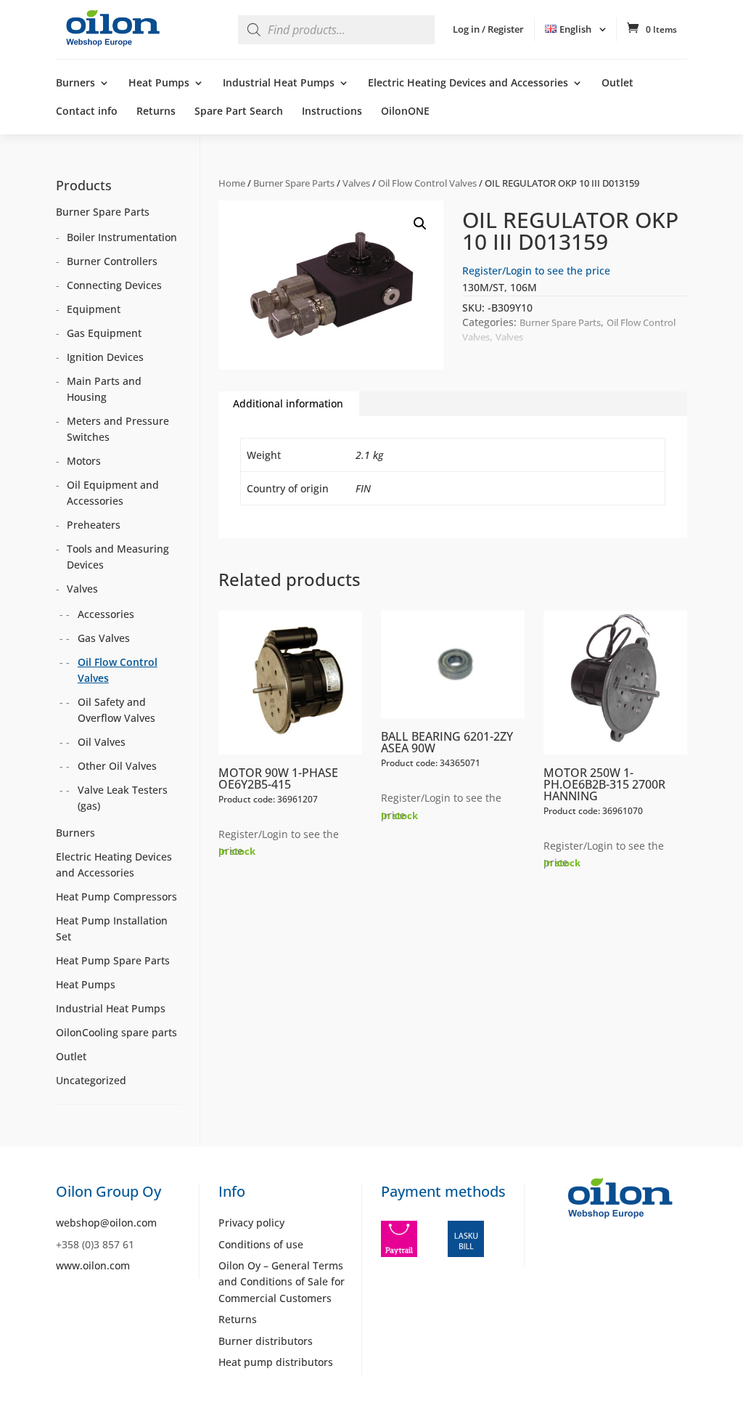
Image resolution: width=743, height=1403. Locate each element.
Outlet (617, 83)
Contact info (87, 112)
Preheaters (93, 525)
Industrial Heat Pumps (278, 83)
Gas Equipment (104, 333)
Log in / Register (488, 29)
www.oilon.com (93, 1265)
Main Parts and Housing (104, 389)
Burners (75, 83)
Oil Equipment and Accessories (113, 493)
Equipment (93, 309)
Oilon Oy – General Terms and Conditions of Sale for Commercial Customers (281, 1281)
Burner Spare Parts (293, 183)
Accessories (106, 614)
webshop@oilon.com (106, 1222)
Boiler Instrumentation (122, 237)
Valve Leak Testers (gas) (123, 798)
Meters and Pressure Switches (118, 429)
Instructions (332, 112)
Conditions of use (260, 1244)
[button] (420, 224)
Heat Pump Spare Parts (113, 960)
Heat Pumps (158, 83)
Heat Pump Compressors (116, 896)
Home (231, 183)
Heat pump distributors (275, 1362)
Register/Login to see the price (536, 270)
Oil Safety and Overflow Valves (116, 710)
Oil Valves (102, 742)
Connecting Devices (114, 285)
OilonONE (405, 112)
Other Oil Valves (117, 766)
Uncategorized (91, 1080)
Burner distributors (265, 1341)
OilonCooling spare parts (116, 1032)
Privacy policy (251, 1222)
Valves (356, 183)
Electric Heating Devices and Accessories (468, 83)
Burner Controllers (112, 261)
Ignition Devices (105, 357)
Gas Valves (104, 638)
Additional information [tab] (288, 403)
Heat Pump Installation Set (112, 928)
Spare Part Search (238, 112)
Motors (84, 461)
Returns (156, 112)
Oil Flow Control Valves (427, 183)
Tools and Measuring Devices (118, 557)
